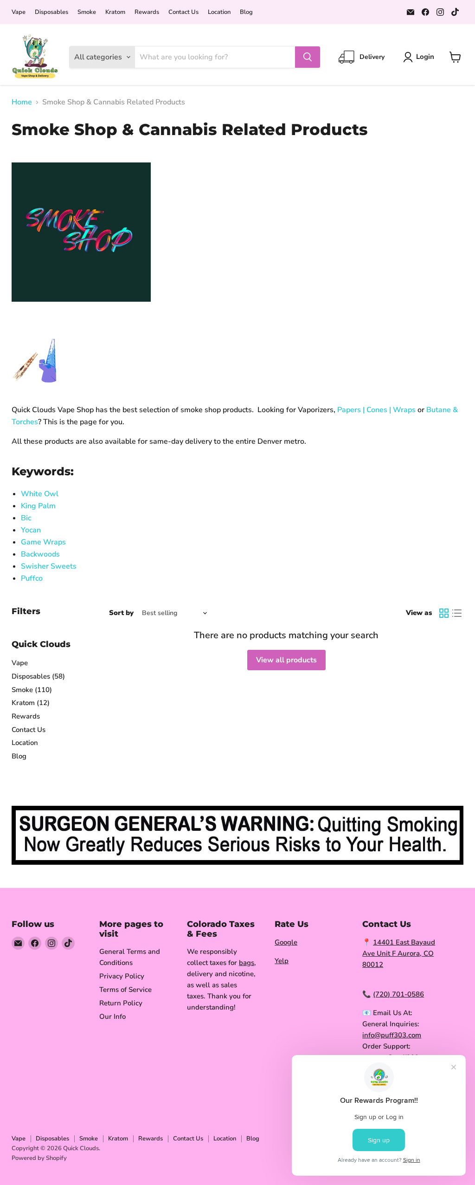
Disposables (51, 12)
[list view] (456, 613)
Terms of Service (125, 989)
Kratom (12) (31, 702)
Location (219, 12)
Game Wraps (43, 542)
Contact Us (183, 12)
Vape (19, 12)
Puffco (32, 578)
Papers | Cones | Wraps (376, 410)
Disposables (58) (38, 676)
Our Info (112, 1016)
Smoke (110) (32, 689)
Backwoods (40, 554)
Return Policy (120, 1003)
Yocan (31, 530)
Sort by (121, 613)
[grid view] (443, 613)
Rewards (147, 12)
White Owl (39, 494)
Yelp (282, 960)
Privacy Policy (121, 976)
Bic (26, 518)
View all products (286, 660)
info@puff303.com (391, 1035)
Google (286, 942)
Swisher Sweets (49, 566)
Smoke (86, 12)
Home (22, 102)
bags (246, 962)
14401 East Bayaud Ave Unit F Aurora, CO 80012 (398, 953)
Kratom (115, 12)
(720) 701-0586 (398, 994)
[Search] (307, 57)
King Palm (38, 506)
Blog (246, 12)
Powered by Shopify (39, 1158)
